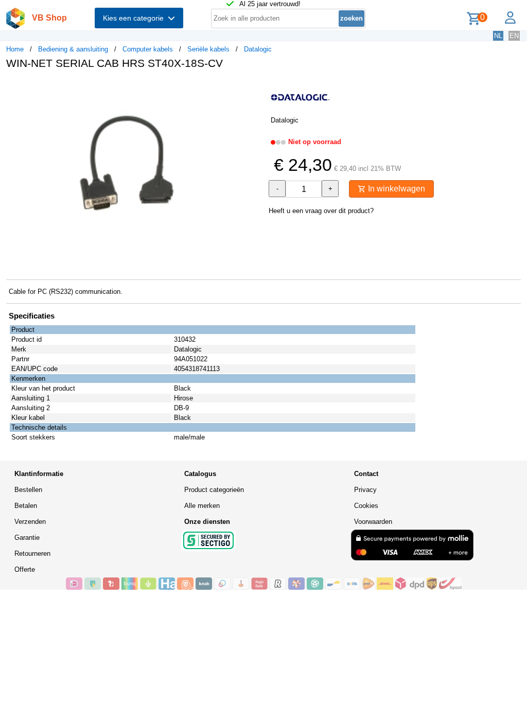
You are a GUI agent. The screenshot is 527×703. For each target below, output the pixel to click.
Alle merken (202, 505)
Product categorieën (214, 490)
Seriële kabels (208, 49)
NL (498, 36)
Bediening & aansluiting (73, 49)
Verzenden (30, 521)
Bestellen (28, 490)
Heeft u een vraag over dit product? (321, 211)
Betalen (25, 505)
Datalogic (258, 49)
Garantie (27, 537)
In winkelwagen (395, 188)
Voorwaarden (373, 521)
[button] (254, 88)
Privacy (365, 490)
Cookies (366, 505)
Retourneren (32, 553)
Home (15, 49)
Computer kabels (147, 49)
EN (514, 36)
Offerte (24, 569)
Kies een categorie (135, 18)
